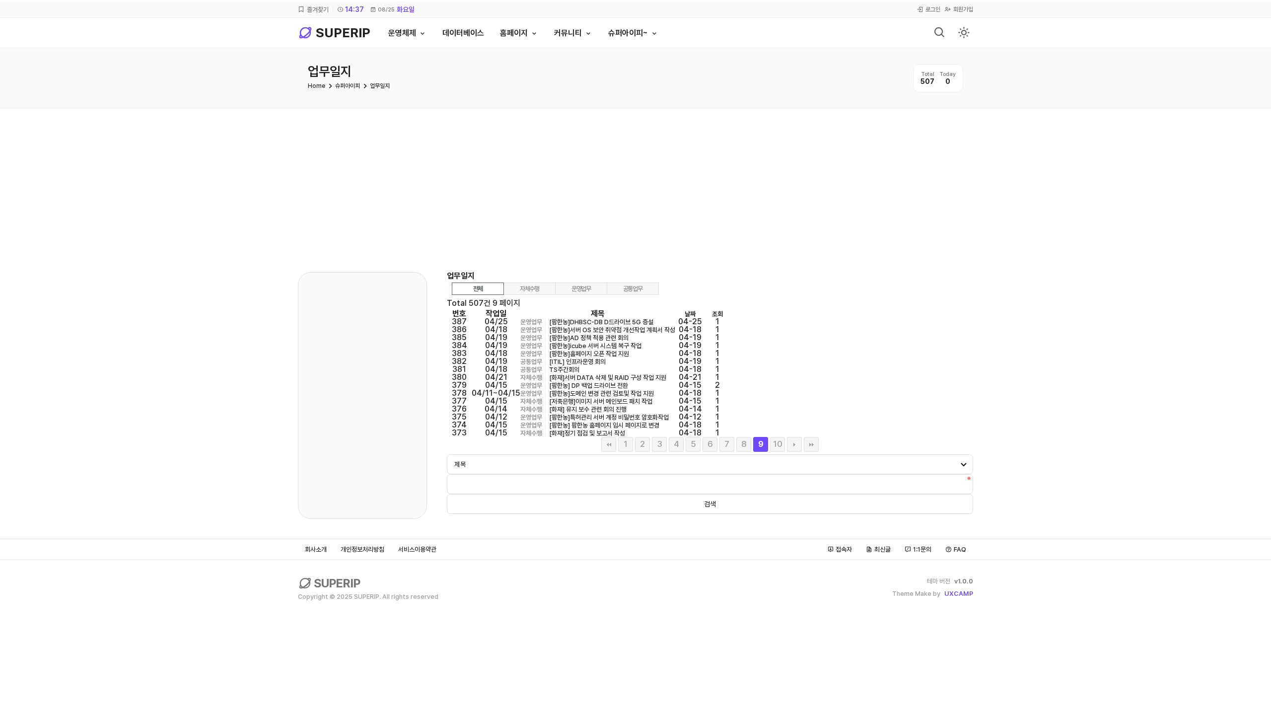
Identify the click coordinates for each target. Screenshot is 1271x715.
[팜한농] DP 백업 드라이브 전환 (588, 385)
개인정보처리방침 (362, 549)
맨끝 (811, 444)
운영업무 (581, 288)
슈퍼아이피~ (628, 33)
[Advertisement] (635, 182)
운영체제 (402, 33)
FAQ (960, 549)
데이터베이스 (463, 33)
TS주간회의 (564, 369)
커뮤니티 (568, 33)
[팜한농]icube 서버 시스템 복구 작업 (595, 346)
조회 (717, 314)
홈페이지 (514, 33)
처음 (608, 444)
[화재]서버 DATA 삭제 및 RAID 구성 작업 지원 (607, 377)
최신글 (882, 549)
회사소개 (316, 549)
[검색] (939, 33)
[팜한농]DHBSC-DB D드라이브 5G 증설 (601, 322)
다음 (794, 444)
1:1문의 (922, 549)
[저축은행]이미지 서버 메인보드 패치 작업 (600, 401)
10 (777, 444)
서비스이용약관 (417, 549)
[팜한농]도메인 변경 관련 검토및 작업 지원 (601, 393)
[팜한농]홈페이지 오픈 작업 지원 (589, 354)
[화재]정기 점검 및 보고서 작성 (587, 433)
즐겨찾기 (318, 9)
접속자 (844, 549)
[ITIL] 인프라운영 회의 (577, 361)
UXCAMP (958, 593)
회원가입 (963, 9)
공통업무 (632, 288)
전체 (478, 288)
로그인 (932, 9)
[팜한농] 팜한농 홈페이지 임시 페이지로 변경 (604, 425)
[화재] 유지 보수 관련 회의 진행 (588, 409)
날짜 (690, 314)
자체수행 (529, 288)
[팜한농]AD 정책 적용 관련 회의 (589, 338)
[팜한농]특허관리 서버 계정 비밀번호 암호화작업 (609, 417)
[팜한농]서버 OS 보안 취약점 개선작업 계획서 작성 (612, 330)
